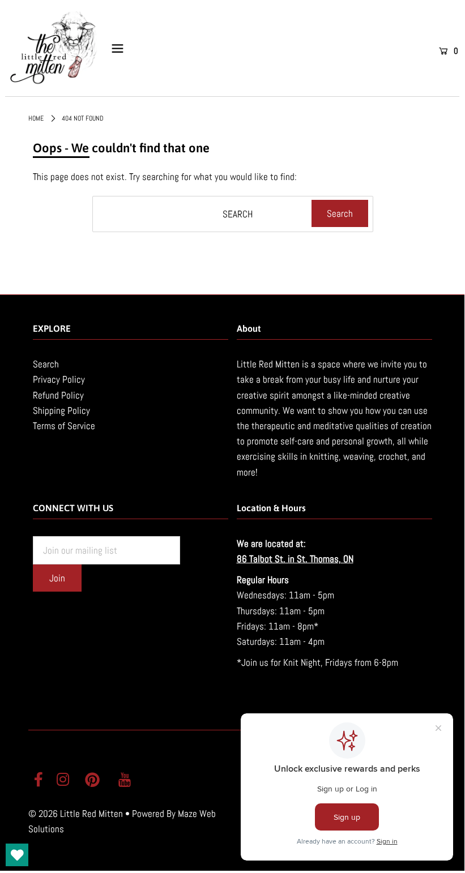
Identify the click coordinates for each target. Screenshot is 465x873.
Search (46, 364)
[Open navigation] (117, 48)
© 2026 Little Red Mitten (75, 813)
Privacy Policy (59, 379)
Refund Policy (58, 395)
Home (36, 118)
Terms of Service (64, 426)
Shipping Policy (61, 410)
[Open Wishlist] (17, 855)
